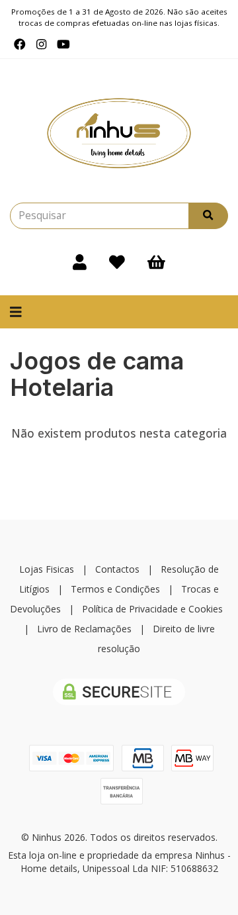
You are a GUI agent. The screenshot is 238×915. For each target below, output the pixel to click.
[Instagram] (41, 44)
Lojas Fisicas (46, 569)
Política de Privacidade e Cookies (152, 608)
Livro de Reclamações (84, 628)
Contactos (117, 569)
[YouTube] (63, 44)
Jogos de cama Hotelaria (97, 374)
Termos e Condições (115, 589)
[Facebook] (20, 44)
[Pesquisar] (208, 216)
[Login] (80, 262)
